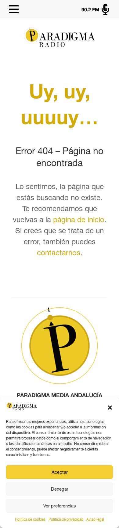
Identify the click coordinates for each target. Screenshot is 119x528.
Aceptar (60, 472)
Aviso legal (95, 519)
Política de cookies (30, 519)
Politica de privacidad (66, 519)
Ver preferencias (59, 505)
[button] (110, 408)
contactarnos (58, 252)
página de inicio (78, 219)
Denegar (59, 489)
